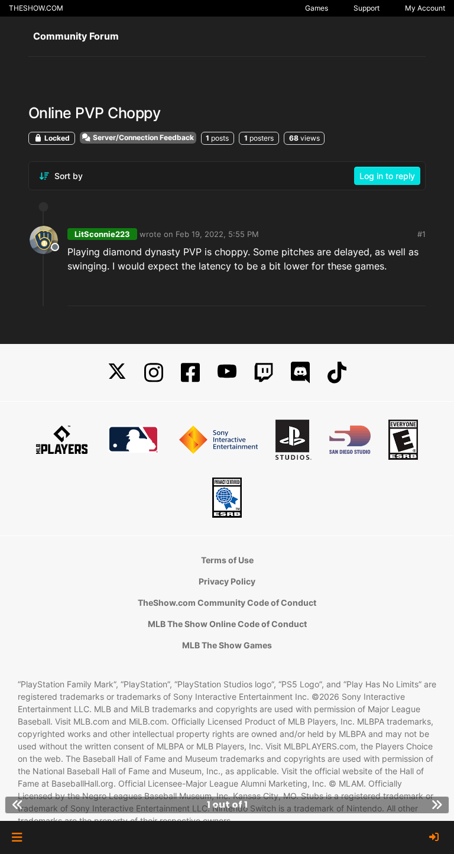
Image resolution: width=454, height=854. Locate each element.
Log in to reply (387, 176)
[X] (117, 373)
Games (316, 8)
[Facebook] (190, 373)
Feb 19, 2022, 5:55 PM (217, 234)
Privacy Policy (227, 581)
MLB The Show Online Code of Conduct (227, 624)
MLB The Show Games (227, 645)
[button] (17, 837)
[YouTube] (227, 373)
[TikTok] (336, 373)
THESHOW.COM (36, 8)
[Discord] (300, 373)
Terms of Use (227, 560)
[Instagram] (153, 373)
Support (367, 8)
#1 (421, 234)
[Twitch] (263, 373)
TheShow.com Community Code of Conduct (227, 603)
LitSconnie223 (102, 234)
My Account (425, 8)
